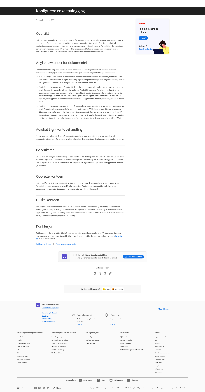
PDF (18, 350)
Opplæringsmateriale (48, 321)
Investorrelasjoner (160, 356)
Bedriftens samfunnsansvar (163, 353)
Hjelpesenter (124, 337)
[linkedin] (48, 388)
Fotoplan (19, 340)
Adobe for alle (159, 369)
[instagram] (39, 388)
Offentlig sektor (90, 343)
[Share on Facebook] (94, 274)
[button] (24, 388)
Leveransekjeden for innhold (59, 340)
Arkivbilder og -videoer (23, 359)
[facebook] (35, 388)
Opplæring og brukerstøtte (50, 313)
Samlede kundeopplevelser (59, 343)
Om (156, 340)
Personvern (121, 388)
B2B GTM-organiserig (57, 350)
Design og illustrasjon (23, 343)
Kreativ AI (20, 337)
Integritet (157, 366)
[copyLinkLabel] (110, 274)
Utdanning (89, 337)
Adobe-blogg (158, 372)
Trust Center (158, 362)
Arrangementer (159, 346)
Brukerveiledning (47, 319)
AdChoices (185, 388)
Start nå (112, 324)
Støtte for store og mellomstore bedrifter (132, 350)
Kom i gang (45, 316)
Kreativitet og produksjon (58, 346)
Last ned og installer (126, 340)
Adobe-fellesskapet (126, 343)
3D (18, 353)
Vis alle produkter (22, 362)
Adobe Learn (124, 346)
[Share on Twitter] (100, 274)
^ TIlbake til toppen (162, 309)
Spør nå (79, 324)
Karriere (157, 343)
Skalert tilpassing (56, 337)
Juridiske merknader (43, 244)
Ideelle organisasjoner (92, 340)
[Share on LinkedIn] (105, 274)
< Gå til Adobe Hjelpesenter (50, 308)
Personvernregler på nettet (66, 244)
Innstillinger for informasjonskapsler (144, 388)
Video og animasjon (23, 346)
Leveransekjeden (160, 359)
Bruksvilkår (129, 388)
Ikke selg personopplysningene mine (167, 388)
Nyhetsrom (158, 350)
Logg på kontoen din (161, 337)
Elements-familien (22, 356)
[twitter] (44, 388)
